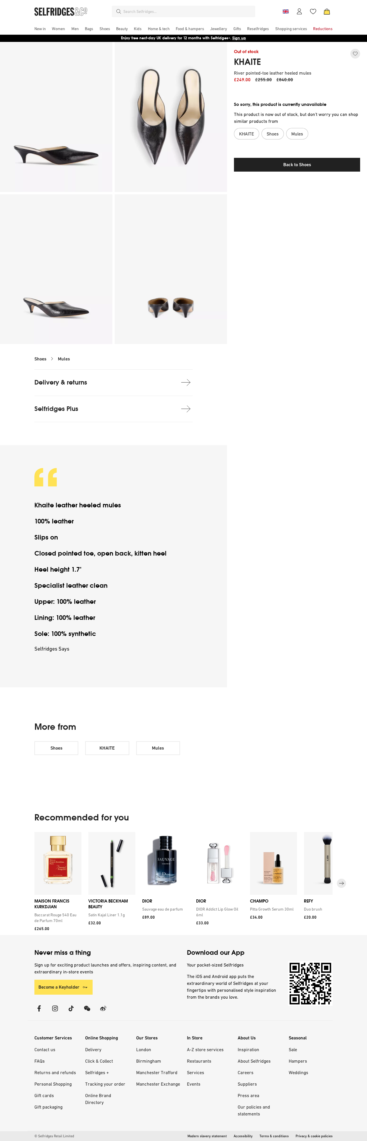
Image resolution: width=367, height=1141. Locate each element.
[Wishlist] (313, 11)
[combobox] (188, 11)
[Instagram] (55, 1012)
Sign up (239, 38)
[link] (56, 917)
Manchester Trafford (156, 1072)
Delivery (93, 1049)
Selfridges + (97, 1072)
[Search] (118, 11)
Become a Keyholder (58, 987)
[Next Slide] (341, 883)
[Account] (299, 11)
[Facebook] (39, 1012)
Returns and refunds (55, 1072)
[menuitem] (40, 28)
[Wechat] (87, 1012)
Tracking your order (105, 1083)
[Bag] (327, 11)
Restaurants (199, 1061)
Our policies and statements (254, 1110)
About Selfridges (254, 1061)
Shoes (40, 359)
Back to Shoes (297, 164)
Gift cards (44, 1095)
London (143, 1049)
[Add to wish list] (355, 54)
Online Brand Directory (98, 1099)
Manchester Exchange (158, 1083)
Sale (293, 1049)
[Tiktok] (71, 1012)
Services (195, 1072)
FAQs (39, 1061)
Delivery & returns (60, 382)
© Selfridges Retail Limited (54, 1136)
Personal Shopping (53, 1083)
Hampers (298, 1061)
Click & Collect (99, 1061)
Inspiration (248, 1049)
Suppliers (247, 1083)
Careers (245, 1072)
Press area (248, 1095)
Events (193, 1083)
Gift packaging (48, 1106)
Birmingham (148, 1061)
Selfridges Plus (56, 409)
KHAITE (247, 62)
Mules (64, 359)
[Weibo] (103, 1012)
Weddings (298, 1072)
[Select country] (285, 11)
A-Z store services (205, 1049)
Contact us (44, 1049)
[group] (183, 883)
